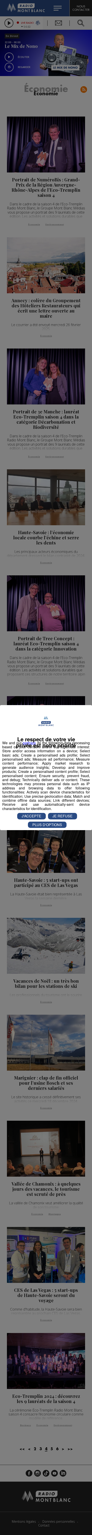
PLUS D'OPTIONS (47, 824)
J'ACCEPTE (31, 816)
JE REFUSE (62, 816)
